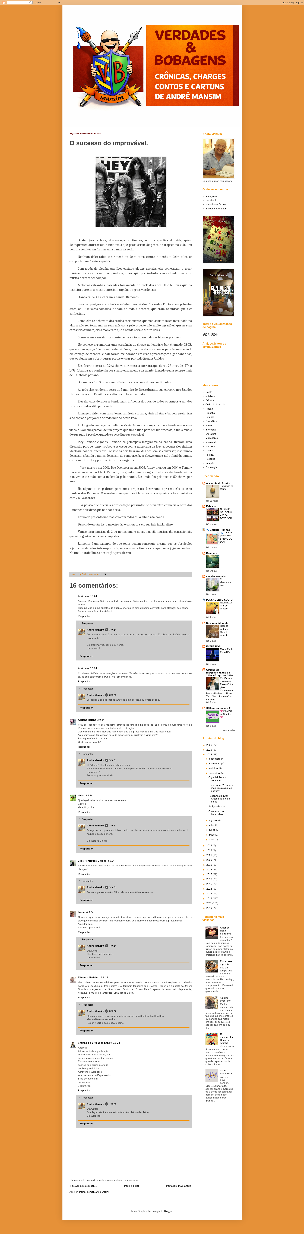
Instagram (211, 196)
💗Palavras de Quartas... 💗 (226, 714)
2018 (209, 869)
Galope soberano (225, 999)
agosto (213, 820)
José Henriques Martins (92, 860)
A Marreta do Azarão (218, 483)
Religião (209, 463)
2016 (209, 879)
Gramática (211, 421)
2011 (209, 903)
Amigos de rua (216, 806)
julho (212, 825)
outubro (213, 768)
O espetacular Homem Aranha (226, 1038)
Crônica (209, 400)
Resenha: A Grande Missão (226, 605)
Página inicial (131, 1185)
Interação (210, 429)
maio (212, 834)
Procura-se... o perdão (227, 963)
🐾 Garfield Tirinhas (218, 529)
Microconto (211, 437)
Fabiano (211, 506)
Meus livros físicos (215, 204)
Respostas (87, 623)
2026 (209, 745)
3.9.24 (93, 596)
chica (81, 795)
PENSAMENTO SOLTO (219, 599)
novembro (215, 763)
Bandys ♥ (211, 553)
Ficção (209, 408)
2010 (209, 907)
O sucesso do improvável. (216, 813)
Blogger (168, 1211)
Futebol (209, 416)
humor (209, 425)
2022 (209, 850)
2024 (209, 754)
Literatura (210, 433)
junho (212, 829)
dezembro (215, 758)
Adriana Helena (87, 719)
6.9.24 (104, 977)
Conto (208, 392)
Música (209, 450)
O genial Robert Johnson (217, 779)
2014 (209, 888)
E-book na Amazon (216, 208)
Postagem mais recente (83, 1185)
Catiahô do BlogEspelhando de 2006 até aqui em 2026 (219, 672)
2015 (209, 884)
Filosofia (210, 412)
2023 (209, 845)
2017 (209, 874)
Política (209, 454)
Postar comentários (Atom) (94, 1191)
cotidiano (210, 396)
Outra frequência (226, 1072)
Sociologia (211, 467)
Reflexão (210, 458)
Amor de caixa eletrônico (225, 930)
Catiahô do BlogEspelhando (95, 1042)
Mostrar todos (229, 730)
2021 (209, 855)
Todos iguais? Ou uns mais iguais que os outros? (220, 788)
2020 (209, 859)
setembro (214, 773)
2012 (209, 898)
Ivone (81, 912)
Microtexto (211, 442)
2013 (209, 893)
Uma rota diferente (217, 623)
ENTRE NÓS (213, 646)
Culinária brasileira (215, 404)
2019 (209, 864)
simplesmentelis (216, 576)
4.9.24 (89, 912)
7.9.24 (116, 1042)
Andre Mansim (95, 629)
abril (212, 839)
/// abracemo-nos (225, 582)
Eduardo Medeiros (89, 977)
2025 (209, 749)
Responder (84, 616)
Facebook (211, 200)
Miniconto (210, 446)
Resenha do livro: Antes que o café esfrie (219, 798)
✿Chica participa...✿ (218, 708)
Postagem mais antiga (178, 1185)
